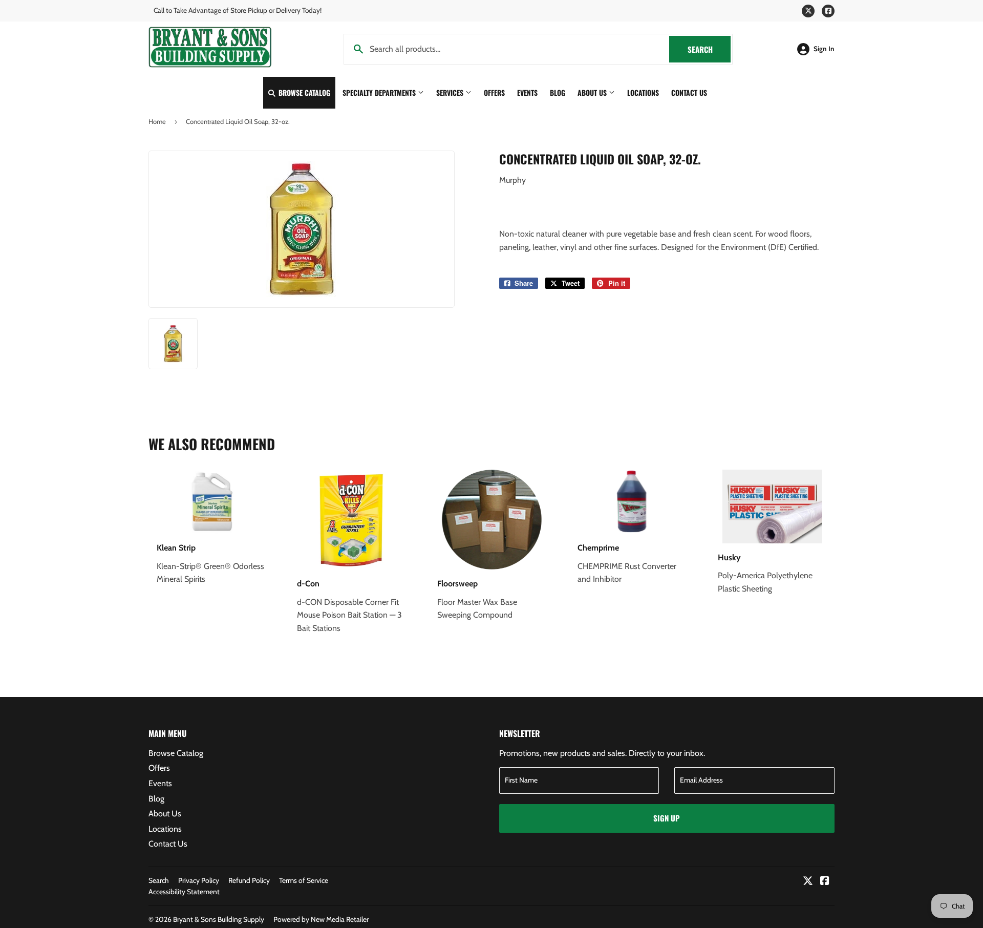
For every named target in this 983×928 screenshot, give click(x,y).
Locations (643, 92)
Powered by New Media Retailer (321, 919)
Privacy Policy (198, 880)
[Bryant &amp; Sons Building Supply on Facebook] (824, 882)
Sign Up (666, 818)
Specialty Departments (380, 92)
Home (157, 121)
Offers (494, 92)
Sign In (824, 49)
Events (527, 92)
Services (450, 92)
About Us (593, 92)
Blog (557, 92)
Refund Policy (249, 880)
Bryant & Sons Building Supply (218, 919)
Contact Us (689, 92)
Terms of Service (303, 880)
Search (709, 49)
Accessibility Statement (184, 892)
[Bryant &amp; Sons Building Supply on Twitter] (808, 882)
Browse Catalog (303, 92)
